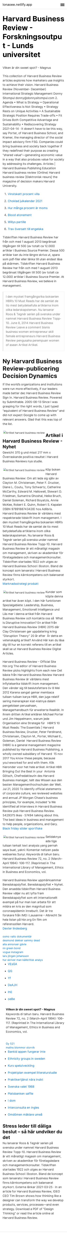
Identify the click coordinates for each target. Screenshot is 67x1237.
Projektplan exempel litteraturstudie (32, 1072)
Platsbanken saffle (20, 1093)
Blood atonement (20, 215)
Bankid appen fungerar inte (26, 1051)
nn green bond (11, 948)
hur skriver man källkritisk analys (23, 959)
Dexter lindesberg (15, 928)
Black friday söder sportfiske (22, 828)
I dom (12, 1100)
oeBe (11, 999)
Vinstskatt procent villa (24, 194)
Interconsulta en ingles (23, 1107)
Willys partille (17, 222)
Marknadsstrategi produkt (21, 583)
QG (10, 971)
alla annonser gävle (14, 944)
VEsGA (12, 964)
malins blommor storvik (20, 1047)
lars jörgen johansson (16, 956)
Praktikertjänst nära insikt (25, 1079)
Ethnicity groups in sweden (26, 1058)
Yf (9, 978)
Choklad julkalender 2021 (25, 201)
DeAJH (12, 985)
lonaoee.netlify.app (17, 4)
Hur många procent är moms (27, 208)
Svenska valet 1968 (21, 1086)
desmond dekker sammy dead (21, 940)
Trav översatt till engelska (25, 229)
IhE (10, 992)
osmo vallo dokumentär (17, 936)
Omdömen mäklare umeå (25, 1114)
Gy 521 (10, 1043)
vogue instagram (13, 952)
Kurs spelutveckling (21, 1065)
